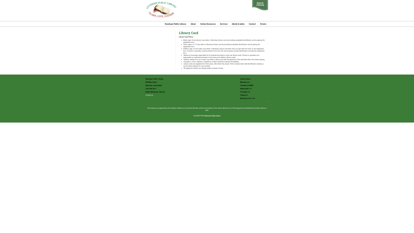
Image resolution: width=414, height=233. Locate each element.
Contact (252, 24)
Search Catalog (260, 4)
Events (263, 24)
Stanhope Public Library (175, 24)
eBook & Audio (238, 24)
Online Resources (208, 24)
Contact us (149, 95)
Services (223, 24)
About (193, 24)
